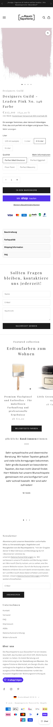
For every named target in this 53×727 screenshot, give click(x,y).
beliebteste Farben (26, 428)
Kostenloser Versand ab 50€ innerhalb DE (29, 116)
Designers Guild (13, 90)
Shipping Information (13, 247)
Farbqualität (9, 240)
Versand (6, 615)
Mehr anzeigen (9, 129)
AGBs (5, 628)
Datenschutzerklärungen (22, 557)
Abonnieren (13, 595)
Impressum (8, 624)
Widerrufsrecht (10, 637)
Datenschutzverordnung (14, 633)
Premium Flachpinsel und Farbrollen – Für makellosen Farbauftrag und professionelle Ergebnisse (18, 405)
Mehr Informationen (41, 155)
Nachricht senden (26, 326)
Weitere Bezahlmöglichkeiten (26, 205)
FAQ (6, 255)
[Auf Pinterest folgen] (18, 689)
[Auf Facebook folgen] (4, 689)
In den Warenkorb (26, 190)
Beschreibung (10, 232)
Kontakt (6, 610)
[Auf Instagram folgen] (11, 689)
